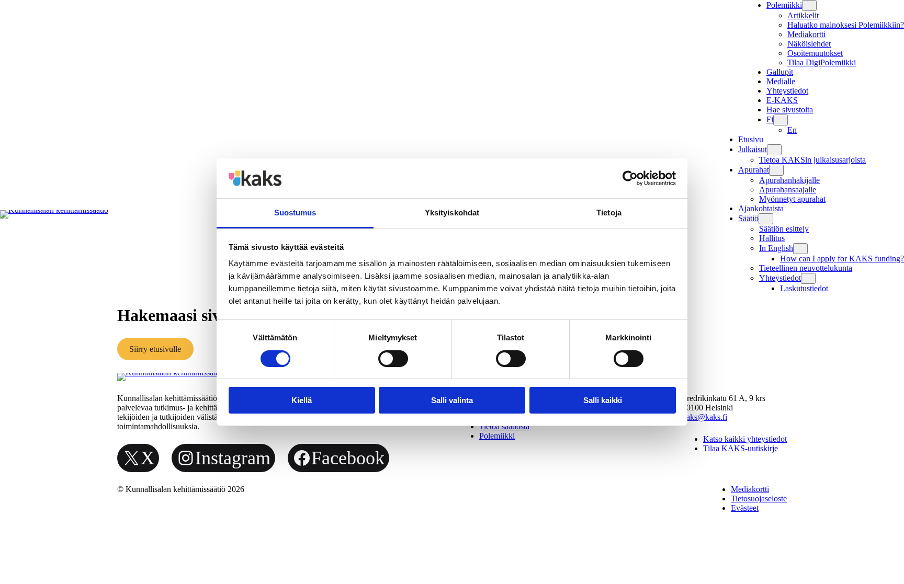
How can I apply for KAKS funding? (842, 258)
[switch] (393, 358)
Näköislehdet (809, 43)
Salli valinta (452, 400)
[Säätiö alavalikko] (766, 218)
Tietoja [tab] (609, 212)
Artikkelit (803, 15)
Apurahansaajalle (787, 189)
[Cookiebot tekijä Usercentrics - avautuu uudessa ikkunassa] (630, 178)
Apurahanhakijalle (789, 180)
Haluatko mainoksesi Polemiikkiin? (845, 24)
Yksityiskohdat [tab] (452, 212)
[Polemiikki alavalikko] (809, 5)
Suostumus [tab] (295, 212)
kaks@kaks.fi (704, 417)
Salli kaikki (602, 400)
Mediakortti (806, 34)
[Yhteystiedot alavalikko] (808, 278)
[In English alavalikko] (800, 248)
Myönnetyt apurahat (792, 198)
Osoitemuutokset (815, 53)
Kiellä (301, 400)
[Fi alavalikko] (780, 119)
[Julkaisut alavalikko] (774, 149)
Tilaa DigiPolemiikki (821, 62)
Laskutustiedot (804, 288)
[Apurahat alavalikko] (776, 170)
